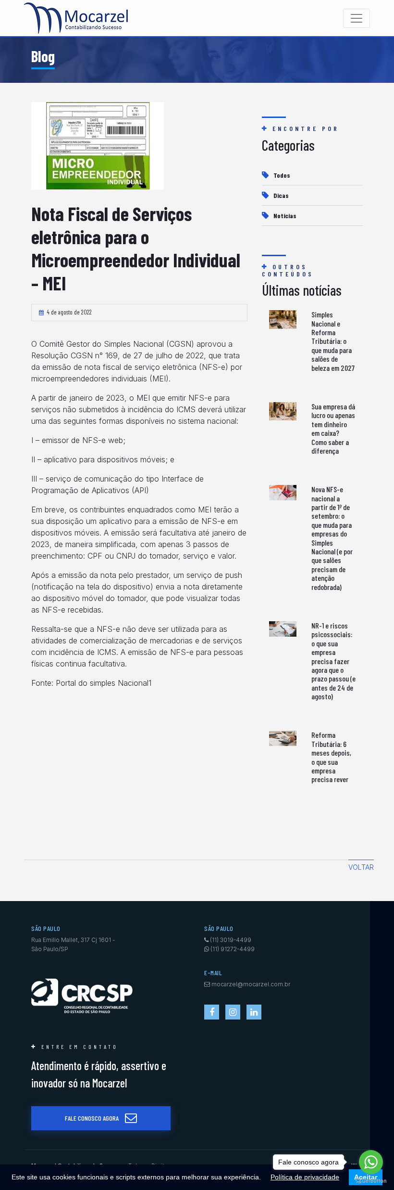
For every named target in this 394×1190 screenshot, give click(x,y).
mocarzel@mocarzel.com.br (250, 984)
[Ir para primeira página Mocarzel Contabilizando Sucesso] (76, 18)
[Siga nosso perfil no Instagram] (232, 1012)
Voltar (361, 867)
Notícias (284, 215)
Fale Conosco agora (92, 1118)
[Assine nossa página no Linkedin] (253, 1012)
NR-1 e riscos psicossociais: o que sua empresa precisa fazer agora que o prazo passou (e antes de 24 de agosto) (333, 661)
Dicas (281, 195)
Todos (281, 175)
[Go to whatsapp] (371, 1162)
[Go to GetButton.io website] (371, 1180)
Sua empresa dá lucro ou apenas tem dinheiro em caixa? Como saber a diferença (333, 428)
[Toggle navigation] (356, 18)
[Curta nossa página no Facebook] (211, 1012)
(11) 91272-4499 (232, 949)
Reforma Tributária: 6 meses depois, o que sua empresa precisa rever (331, 757)
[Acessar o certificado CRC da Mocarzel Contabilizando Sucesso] (82, 995)
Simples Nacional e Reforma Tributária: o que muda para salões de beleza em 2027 (333, 341)
